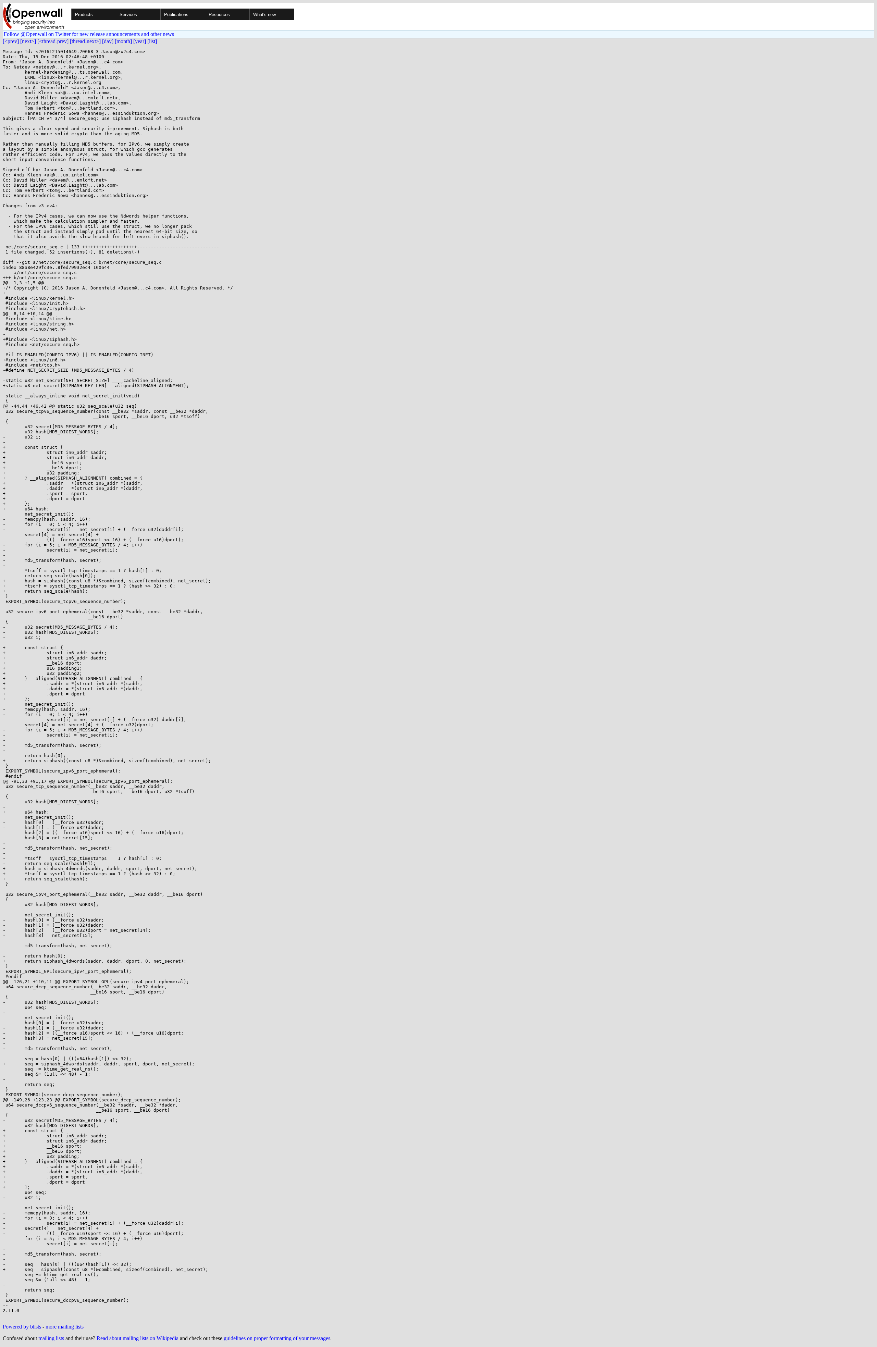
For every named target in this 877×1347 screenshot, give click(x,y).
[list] (152, 41)
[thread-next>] (85, 41)
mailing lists (51, 1338)
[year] (139, 41)
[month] (123, 41)
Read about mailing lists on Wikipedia (137, 1338)
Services (128, 14)
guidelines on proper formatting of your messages (277, 1338)
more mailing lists (65, 1327)
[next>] (28, 41)
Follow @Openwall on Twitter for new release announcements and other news (89, 34)
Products (84, 14)
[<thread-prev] (53, 41)
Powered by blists (22, 1327)
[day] (107, 41)
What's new (264, 14)
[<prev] (11, 41)
